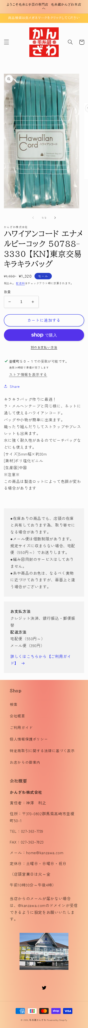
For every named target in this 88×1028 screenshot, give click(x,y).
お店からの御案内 (25, 762)
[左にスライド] (33, 217)
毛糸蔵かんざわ (37, 1020)
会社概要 (17, 715)
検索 (13, 704)
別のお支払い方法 (44, 347)
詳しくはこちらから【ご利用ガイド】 (40, 660)
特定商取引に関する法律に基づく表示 (42, 750)
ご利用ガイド (21, 727)
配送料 (20, 283)
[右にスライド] (55, 217)
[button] (6, 42)
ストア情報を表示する (28, 374)
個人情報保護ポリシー (29, 739)
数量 (7, 291)
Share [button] (15, 386)
